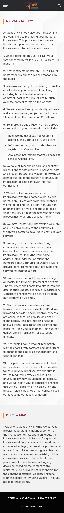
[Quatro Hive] (32, 5)
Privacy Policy (47, 498)
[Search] (59, 5)
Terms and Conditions (21, 498)
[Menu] (5, 5)
